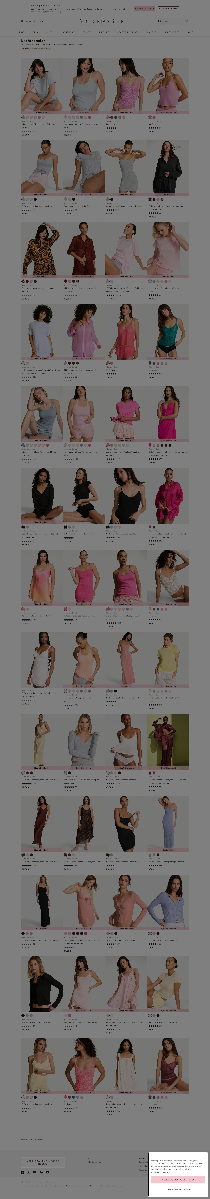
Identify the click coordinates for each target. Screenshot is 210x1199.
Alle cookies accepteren (178, 1179)
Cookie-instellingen (178, 1189)
